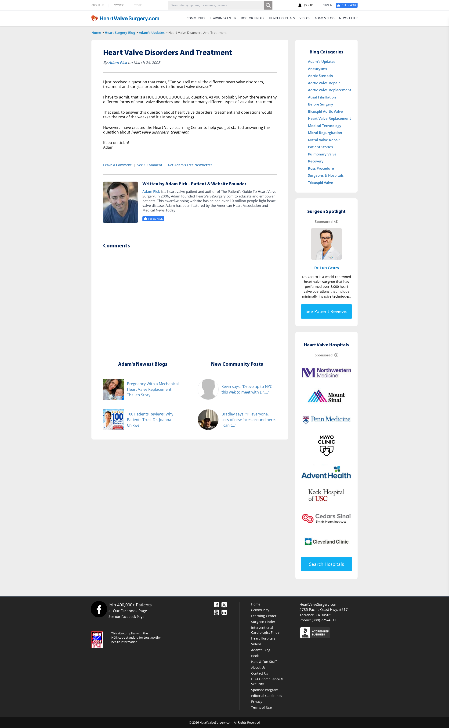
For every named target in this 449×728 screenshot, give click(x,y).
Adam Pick (117, 62)
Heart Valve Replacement (329, 118)
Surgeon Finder (263, 621)
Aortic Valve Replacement (329, 90)
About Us (258, 667)
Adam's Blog (260, 650)
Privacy (256, 701)
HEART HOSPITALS (282, 18)
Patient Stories (320, 146)
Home (96, 32)
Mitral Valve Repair (324, 139)
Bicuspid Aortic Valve (325, 111)
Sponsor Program (264, 690)
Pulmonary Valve (322, 154)
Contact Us (259, 673)
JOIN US (308, 5)
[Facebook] (99, 609)
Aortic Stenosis (320, 75)
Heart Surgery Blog (120, 32)
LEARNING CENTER (223, 18)
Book (255, 656)
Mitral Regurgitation (325, 132)
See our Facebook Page (126, 616)
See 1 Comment (149, 165)
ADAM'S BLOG (324, 18)
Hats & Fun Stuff (263, 661)
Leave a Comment (117, 165)
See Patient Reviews (326, 311)
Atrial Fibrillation (322, 97)
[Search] (268, 5)
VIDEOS (305, 18)
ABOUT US (97, 5)
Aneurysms (317, 68)
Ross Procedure (321, 168)
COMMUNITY (196, 18)
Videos (256, 644)
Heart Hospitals (263, 638)
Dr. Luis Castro (326, 267)
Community (260, 610)
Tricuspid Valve (320, 182)
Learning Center (263, 616)
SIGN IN (327, 5)
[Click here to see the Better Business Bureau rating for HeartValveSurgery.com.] (340, 632)
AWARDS (119, 5)
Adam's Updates (152, 32)
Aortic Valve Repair (324, 83)
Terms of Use (261, 707)
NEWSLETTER (348, 18)
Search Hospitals (326, 564)
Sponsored (324, 221)
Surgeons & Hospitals (326, 175)
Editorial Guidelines (266, 695)
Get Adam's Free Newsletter (190, 165)
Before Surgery (320, 104)
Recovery (315, 161)
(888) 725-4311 (324, 620)
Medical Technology (324, 125)
